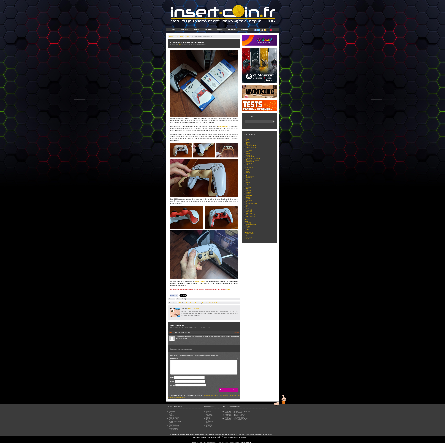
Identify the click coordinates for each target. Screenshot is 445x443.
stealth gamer (216, 303)
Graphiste (172, 413)
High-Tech (208, 30)
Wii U (247, 208)
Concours (232, 30)
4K (247, 141)
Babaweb (248, 442)
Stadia (248, 194)
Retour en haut (234, 442)
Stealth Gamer (223, 126)
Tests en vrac (250, 202)
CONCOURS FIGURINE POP (233, 413)
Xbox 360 (249, 210)
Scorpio (248, 192)
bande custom (190, 303)
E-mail (172, 381)
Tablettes (249, 163)
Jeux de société (251, 224)
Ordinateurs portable (252, 160)
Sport (247, 229)
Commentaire (204, 358)
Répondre (236, 332)
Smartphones (250, 161)
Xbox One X (249, 213)
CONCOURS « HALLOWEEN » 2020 (235, 414)
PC (247, 181)
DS (247, 174)
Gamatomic (172, 424)
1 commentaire (190, 299)
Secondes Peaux (174, 425)
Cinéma (196, 30)
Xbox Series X (250, 216)
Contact (208, 426)
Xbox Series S (250, 215)
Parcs (248, 228)
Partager (172, 295)
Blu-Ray (248, 144)
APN (247, 152)
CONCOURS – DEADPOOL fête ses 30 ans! (237, 411)
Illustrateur (172, 411)
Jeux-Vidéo (185, 30)
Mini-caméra (250, 157)
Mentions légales (211, 442)
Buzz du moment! (174, 417)
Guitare (171, 414)
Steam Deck (250, 195)
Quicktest (248, 237)
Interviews (249, 177)
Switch (248, 197)
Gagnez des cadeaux (175, 421)
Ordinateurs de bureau (253, 158)
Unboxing (248, 239)
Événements (250, 176)
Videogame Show (251, 203)
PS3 (247, 184)
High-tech (248, 150)
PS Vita (248, 182)
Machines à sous (174, 426)
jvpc (170, 332)
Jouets (248, 226)
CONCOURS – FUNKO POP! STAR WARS (237, 418)
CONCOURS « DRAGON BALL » (234, 415)
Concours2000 (173, 429)
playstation (205, 303)
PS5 (187, 36)
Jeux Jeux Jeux (173, 418)
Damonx (171, 415)
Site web (172, 385)
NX (247, 179)
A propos (244, 30)
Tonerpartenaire (173, 428)
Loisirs (219, 30)
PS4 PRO (249, 187)
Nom (172, 377)
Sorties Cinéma (251, 147)
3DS (247, 171)
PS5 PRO (249, 190)
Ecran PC (249, 155)
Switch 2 (248, 199)
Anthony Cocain (194, 309)
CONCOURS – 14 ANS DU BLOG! (234, 417)
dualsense (198, 303)
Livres (247, 219)
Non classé (249, 234)
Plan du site (220, 442)
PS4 (247, 186)
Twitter (228, 289)
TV (247, 165)
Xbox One (249, 212)
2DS (247, 169)
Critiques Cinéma (251, 145)
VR (247, 205)
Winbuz (171, 422)
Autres (248, 142)
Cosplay (248, 223)
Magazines (249, 232)
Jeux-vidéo (180, 36)
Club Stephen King (174, 420)
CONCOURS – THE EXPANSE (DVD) (235, 420)
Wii (247, 207)
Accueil (172, 30)
